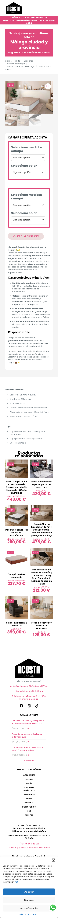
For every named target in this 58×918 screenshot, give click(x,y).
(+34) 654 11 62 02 (29, 843)
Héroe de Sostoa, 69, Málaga (29, 691)
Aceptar (29, 891)
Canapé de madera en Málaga (20, 66)
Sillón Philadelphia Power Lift (16, 624)
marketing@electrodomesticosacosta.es (29, 847)
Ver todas (29, 760)
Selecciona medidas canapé (26, 149)
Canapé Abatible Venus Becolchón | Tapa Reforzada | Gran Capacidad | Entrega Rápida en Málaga (41, 576)
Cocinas (29, 779)
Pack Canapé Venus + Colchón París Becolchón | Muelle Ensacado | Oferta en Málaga (17, 487)
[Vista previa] (25, 467)
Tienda (17, 61)
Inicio (7, 61)
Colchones (29, 775)
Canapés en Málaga (15, 63)
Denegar (29, 900)
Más (29, 811)
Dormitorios (29, 807)
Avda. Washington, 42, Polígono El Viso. (29, 686)
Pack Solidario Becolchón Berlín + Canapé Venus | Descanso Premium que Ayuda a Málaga (41, 530)
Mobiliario (29, 794)
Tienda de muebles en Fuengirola (29, 856)
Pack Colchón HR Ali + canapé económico (16, 532)
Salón (29, 798)
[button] (53, 860)
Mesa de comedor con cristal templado (41, 625)
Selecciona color (24, 166)
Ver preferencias (29, 908)
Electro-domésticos (29, 789)
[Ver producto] (25, 463)
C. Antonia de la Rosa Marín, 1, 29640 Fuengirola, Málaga (29, 697)
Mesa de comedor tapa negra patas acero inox (41, 484)
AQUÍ (17, 882)
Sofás (29, 783)
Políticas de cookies (28, 914)
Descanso (28, 61)
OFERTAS (29, 815)
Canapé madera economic (16, 575)
